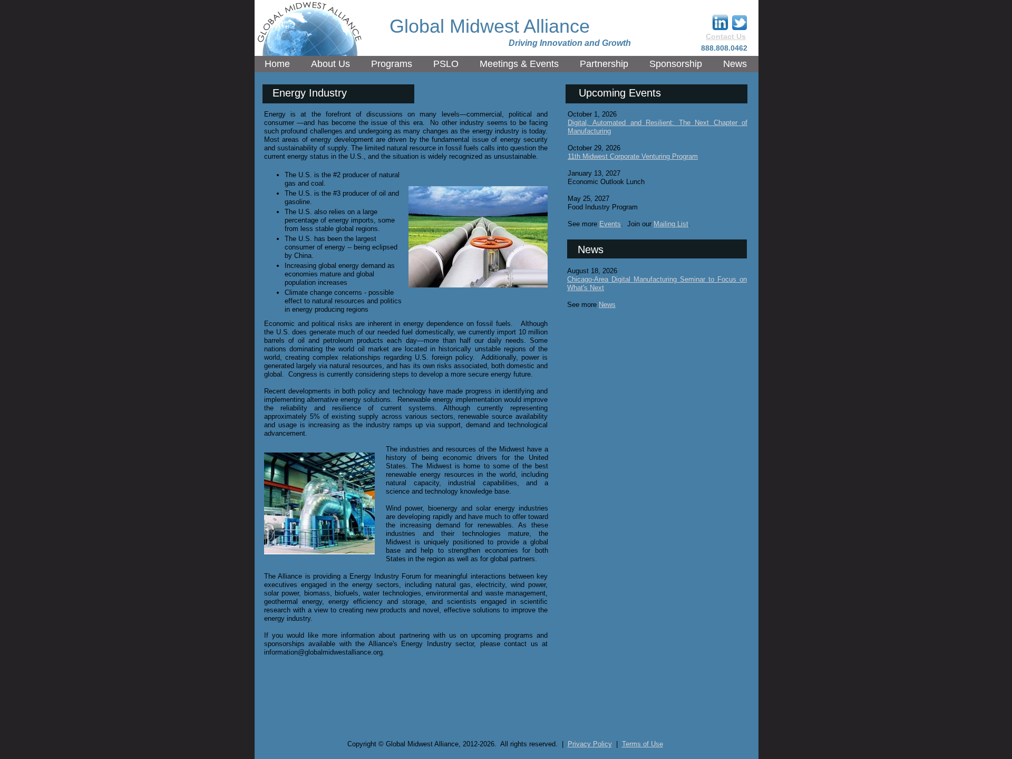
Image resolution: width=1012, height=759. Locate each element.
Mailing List (671, 224)
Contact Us (726, 36)
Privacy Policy (590, 744)
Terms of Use (642, 744)
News (607, 305)
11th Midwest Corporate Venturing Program (633, 156)
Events (610, 224)
